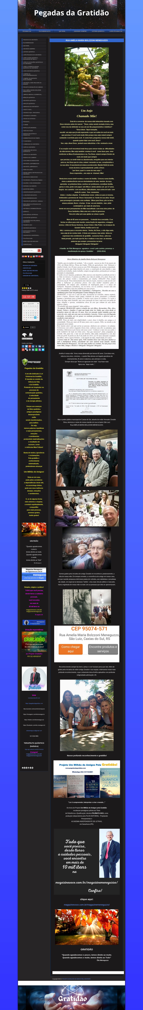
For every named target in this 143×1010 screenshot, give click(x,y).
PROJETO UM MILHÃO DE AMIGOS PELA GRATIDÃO (76, 979)
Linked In (33, 346)
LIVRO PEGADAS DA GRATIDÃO (116, 32)
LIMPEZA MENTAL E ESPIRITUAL (32, 94)
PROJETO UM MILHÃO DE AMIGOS (33, 87)
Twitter (26, 346)
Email (43, 349)
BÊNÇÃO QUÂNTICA (29, 97)
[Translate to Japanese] (42, 257)
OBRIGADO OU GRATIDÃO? (31, 106)
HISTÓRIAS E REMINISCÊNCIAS (32, 208)
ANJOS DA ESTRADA (29, 118)
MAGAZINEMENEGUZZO (30, 198)
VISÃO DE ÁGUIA (28, 130)
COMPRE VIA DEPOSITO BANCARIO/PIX (30, 79)
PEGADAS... (26, 121)
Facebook (23, 346)
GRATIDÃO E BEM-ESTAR (30, 177)
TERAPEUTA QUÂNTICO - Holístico (33, 201)
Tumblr (36, 346)
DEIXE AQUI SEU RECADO (30, 241)
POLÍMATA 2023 (27, 225)
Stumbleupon (23, 349)
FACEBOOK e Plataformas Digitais (32, 180)
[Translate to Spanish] (26, 257)
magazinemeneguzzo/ (34, 611)
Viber (39, 349)
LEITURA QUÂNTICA (98, 31)
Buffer (29, 349)
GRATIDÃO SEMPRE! (80, 31)
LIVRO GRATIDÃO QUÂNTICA (31, 71)
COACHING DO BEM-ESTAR (31, 160)
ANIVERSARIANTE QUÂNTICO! (32, 192)
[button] (34, 731)
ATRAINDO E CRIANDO (29, 115)
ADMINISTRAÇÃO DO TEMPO (31, 138)
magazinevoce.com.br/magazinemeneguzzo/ (87, 904)
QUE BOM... (62, 31)
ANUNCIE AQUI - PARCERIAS (31, 112)
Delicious (26, 349)
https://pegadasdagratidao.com (34, 703)
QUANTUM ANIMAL (28, 189)
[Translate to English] (23, 257)
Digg (39, 346)
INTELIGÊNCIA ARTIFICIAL (30, 214)
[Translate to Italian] (34, 257)
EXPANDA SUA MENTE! (30, 186)
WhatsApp (36, 349)
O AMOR (25, 124)
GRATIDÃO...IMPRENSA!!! (30, 166)
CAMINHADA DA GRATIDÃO (31, 144)
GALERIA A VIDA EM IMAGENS (32, 183)
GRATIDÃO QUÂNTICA (29, 100)
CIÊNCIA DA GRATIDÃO (30, 154)
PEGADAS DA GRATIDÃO (27, 32)
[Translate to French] (28, 257)
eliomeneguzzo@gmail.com (34, 730)
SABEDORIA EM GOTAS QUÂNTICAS (30, 151)
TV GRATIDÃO (27, 141)
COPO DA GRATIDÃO (29, 147)
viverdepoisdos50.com (34, 698)
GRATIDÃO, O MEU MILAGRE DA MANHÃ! (32, 83)
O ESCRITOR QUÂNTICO (30, 217)
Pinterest (29, 346)
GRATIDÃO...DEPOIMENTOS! (31, 163)
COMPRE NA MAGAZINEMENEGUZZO (30, 74)
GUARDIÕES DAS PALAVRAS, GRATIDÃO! (31, 221)
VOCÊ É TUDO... (27, 109)
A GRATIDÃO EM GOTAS (30, 195)
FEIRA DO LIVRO (28, 169)
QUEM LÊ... (26, 211)
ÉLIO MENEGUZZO (44, 31)
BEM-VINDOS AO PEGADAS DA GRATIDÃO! (32, 205)
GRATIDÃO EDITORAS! (29, 228)
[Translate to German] (31, 257)
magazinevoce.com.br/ (34, 610)
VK (33, 349)
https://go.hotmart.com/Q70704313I (34, 749)
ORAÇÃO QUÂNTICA (29, 103)
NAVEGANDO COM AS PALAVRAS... (29, 231)
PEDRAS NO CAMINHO (29, 157)
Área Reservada (27, 238)
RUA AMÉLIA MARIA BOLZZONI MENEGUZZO (32, 91)
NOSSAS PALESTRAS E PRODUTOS (30, 134)
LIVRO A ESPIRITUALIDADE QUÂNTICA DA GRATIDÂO (31, 67)
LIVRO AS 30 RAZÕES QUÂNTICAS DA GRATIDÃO (33, 63)
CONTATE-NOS (27, 244)
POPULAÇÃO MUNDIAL (29, 127)
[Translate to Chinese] (39, 257)
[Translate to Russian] (36, 257)
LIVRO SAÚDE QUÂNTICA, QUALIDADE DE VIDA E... (30, 58)
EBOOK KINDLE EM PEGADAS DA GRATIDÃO (32, 173)
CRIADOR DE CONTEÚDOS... (31, 235)
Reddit (43, 346)
